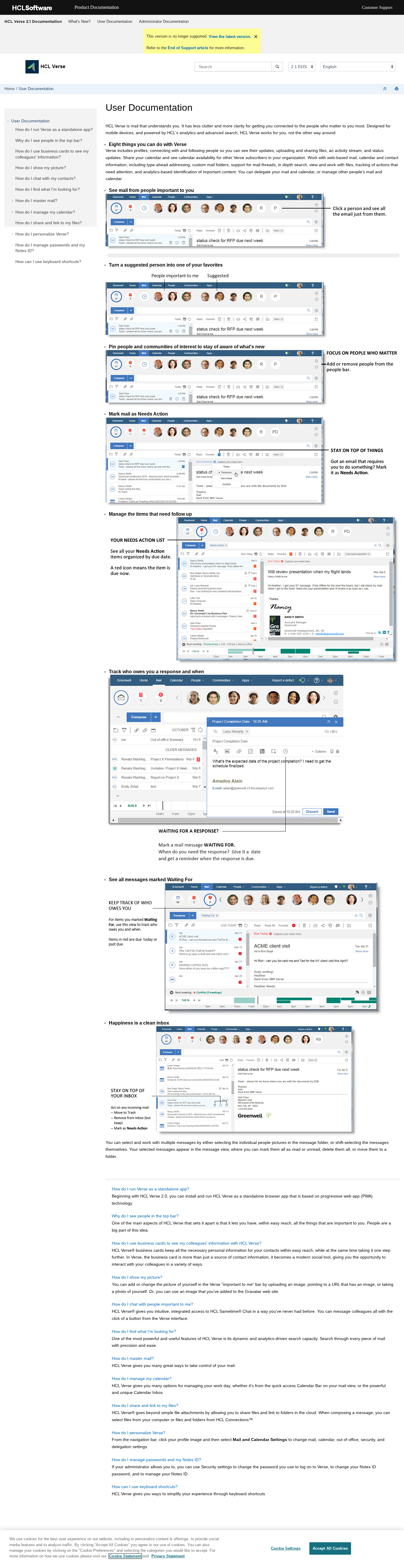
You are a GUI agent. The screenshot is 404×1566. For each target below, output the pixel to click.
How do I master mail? (36, 200)
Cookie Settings (285, 1548)
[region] (202, 1548)
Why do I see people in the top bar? (48, 140)
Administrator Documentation (164, 21)
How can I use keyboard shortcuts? (48, 261)
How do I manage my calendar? (45, 212)
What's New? (79, 21)
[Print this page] (397, 89)
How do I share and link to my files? (48, 222)
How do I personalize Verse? (42, 234)
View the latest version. (229, 36)
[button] (9, 121)
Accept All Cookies (330, 1548)
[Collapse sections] (385, 89)
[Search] (277, 66)
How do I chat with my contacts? (45, 178)
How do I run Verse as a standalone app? (54, 129)
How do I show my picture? (40, 167)
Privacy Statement (168, 1556)
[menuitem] (79, 22)
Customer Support (377, 7)
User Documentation (114, 21)
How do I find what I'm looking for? (47, 189)
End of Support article (188, 48)
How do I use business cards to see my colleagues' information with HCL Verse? (186, 1243)
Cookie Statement (125, 1556)
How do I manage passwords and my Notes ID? (156, 1459)
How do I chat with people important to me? (152, 1304)
